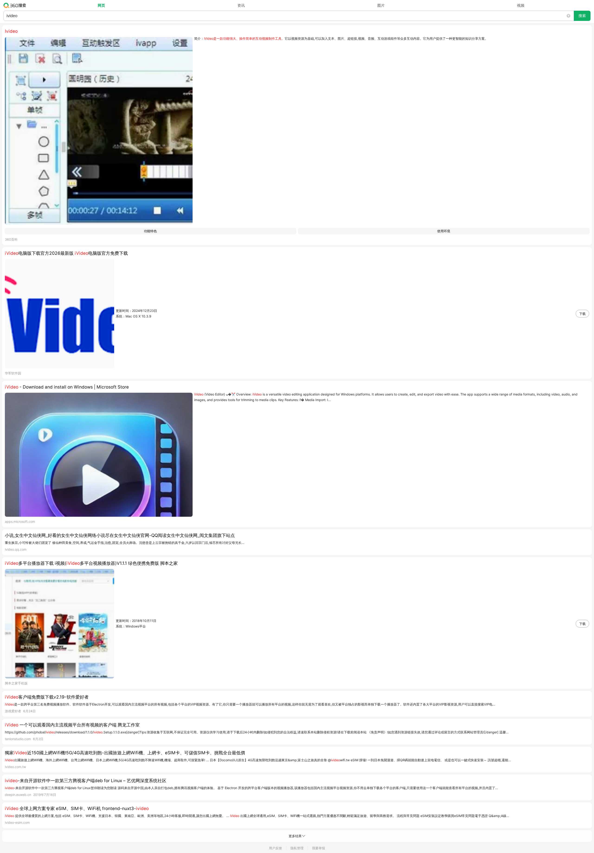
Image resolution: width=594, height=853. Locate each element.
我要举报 (318, 848)
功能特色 (150, 231)
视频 (520, 5)
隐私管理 (297, 848)
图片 (381, 5)
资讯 (241, 5)
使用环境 (443, 231)
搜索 (582, 16)
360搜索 (15, 5)
